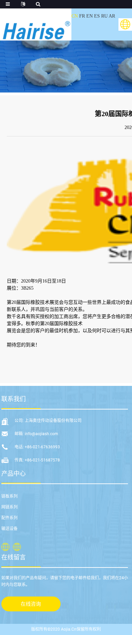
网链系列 (9, 507)
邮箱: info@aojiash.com (36, 433)
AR (112, 16)
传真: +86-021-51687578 (37, 460)
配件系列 (9, 517)
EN (89, 16)
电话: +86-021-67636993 (37, 447)
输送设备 (9, 528)
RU (104, 16)
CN (74, 16)
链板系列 (9, 496)
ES (97, 16)
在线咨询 (31, 604)
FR (82, 16)
